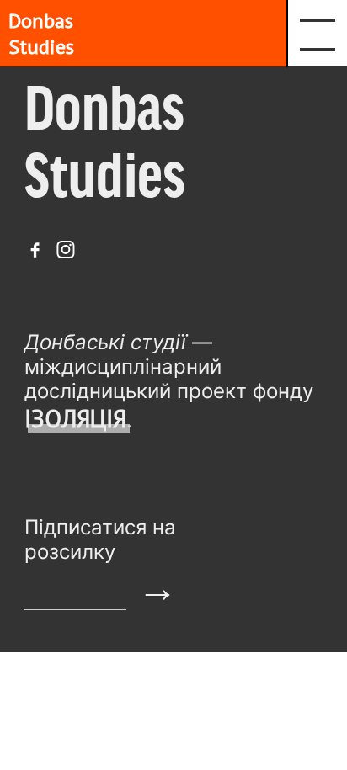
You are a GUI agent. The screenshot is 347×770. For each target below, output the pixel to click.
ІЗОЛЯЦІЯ (75, 418)
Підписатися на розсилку (100, 539)
